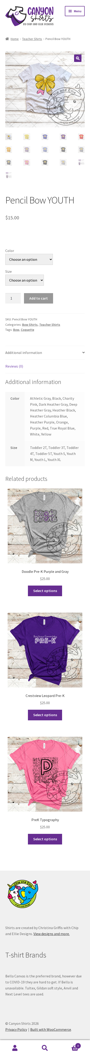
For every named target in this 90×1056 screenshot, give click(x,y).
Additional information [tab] (23, 352)
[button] (77, 58)
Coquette (27, 330)
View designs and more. (51, 933)
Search (45, 1048)
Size (8, 271)
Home (15, 39)
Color (9, 250)
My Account (15, 1048)
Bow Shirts (30, 324)
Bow (16, 330)
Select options (45, 590)
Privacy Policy (16, 1029)
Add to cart (38, 298)
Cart (69, 1044)
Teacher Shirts (32, 39)
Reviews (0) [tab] (14, 366)
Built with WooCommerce (50, 1029)
